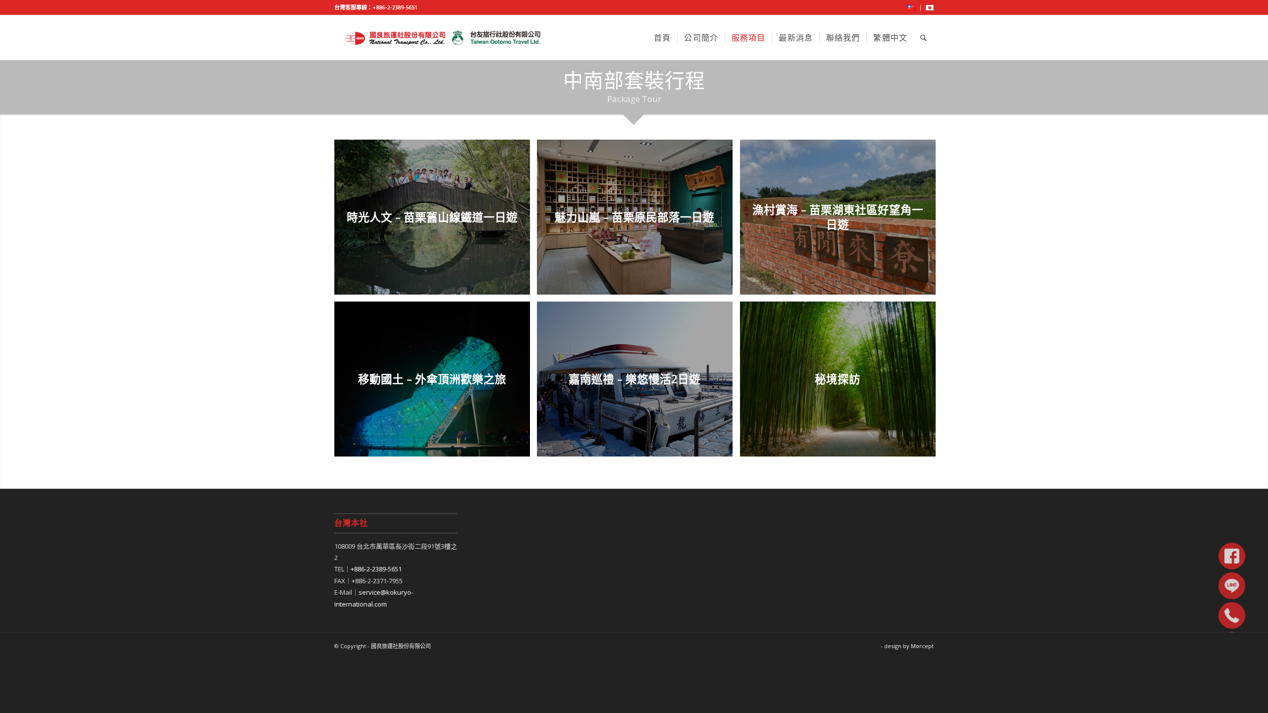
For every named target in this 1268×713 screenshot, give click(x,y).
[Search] (924, 37)
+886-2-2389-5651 (395, 7)
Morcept (922, 646)
